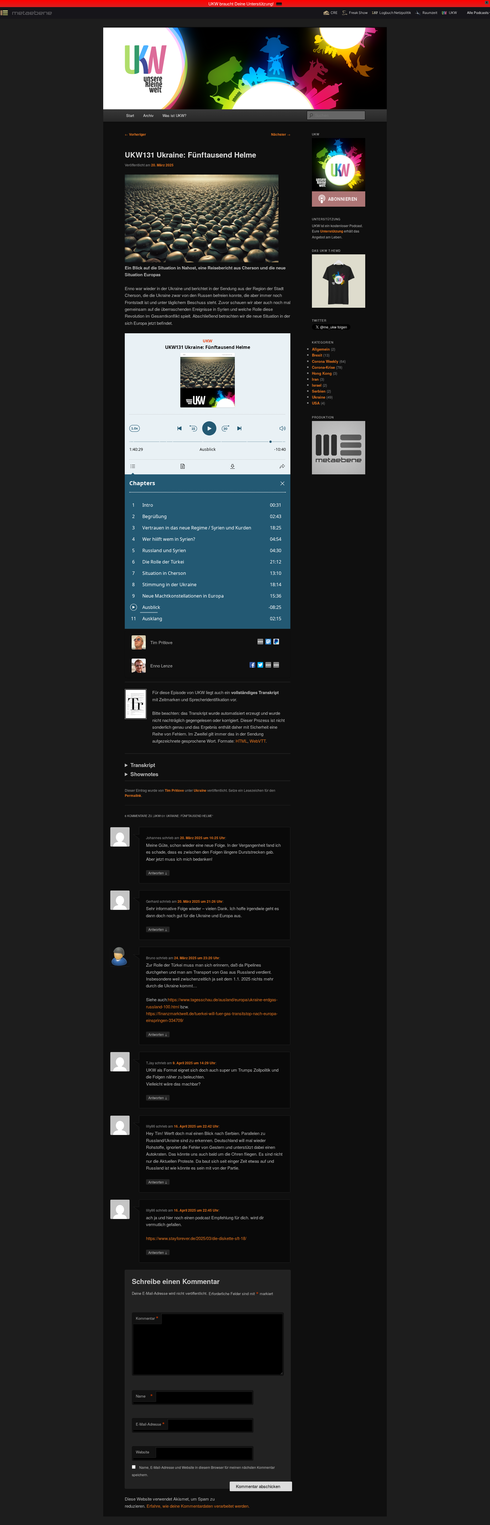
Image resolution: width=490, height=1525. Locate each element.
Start (130, 115)
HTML (241, 741)
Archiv (148, 115)
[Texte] (275, 665)
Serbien (319, 391)
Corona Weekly (325, 361)
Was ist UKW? (174, 115)
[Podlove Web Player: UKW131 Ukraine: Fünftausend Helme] (207, 481)
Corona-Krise (323, 367)
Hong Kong (322, 373)
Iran (315, 379)
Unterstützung (331, 231)
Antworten (157, 872)
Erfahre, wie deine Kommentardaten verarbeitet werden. (198, 1506)
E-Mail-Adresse (150, 1424)
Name (144, 1396)
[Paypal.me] (275, 642)
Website (142, 1452)
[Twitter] (259, 665)
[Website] (259, 642)
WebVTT (258, 741)
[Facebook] (251, 665)
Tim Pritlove (174, 790)
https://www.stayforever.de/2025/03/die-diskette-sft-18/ (196, 1238)
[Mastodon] (267, 642)
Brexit (317, 355)
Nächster (280, 134)
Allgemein (321, 349)
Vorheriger (135, 134)
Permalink (133, 795)
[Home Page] (267, 665)
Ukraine (200, 790)
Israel (317, 385)
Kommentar (147, 1318)
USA (316, 403)
